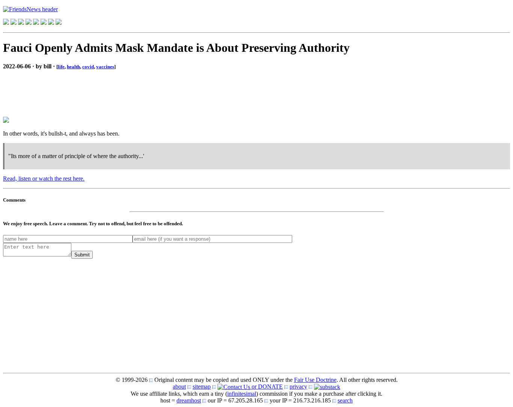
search (345, 400)
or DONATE (266, 386)
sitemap (202, 386)
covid (88, 66)
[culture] (21, 23)
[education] (29, 23)
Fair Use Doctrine (315, 380)
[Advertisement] (63, 87)
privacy (298, 386)
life (61, 66)
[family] (36, 23)
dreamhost (189, 400)
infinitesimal (241, 393)
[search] (51, 23)
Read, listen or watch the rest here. (43, 178)
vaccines (105, 66)
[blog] (14, 23)
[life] (44, 23)
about (179, 386)
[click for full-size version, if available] (6, 121)
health (73, 66)
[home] (6, 23)
